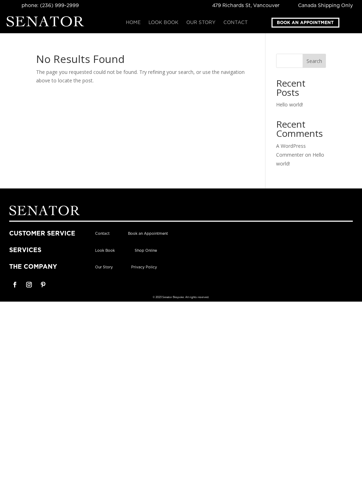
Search (314, 61)
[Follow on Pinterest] (43, 284)
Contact (235, 22)
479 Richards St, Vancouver (246, 5)
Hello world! (289, 104)
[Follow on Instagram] (29, 284)
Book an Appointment (305, 23)
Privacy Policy (144, 267)
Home (133, 22)
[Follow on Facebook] (15, 284)
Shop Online (146, 250)
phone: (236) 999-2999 (50, 5)
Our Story (201, 22)
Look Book (163, 22)
